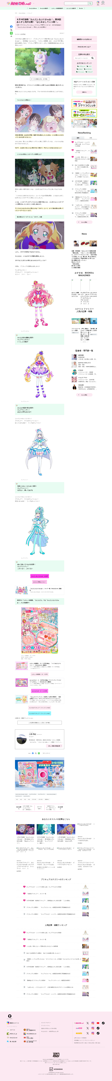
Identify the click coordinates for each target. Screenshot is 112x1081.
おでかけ (80, 69)
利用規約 (84, 1038)
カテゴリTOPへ (39, 808)
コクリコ (84, 341)
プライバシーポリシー (89, 1040)
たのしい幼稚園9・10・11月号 (40, 674)
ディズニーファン (45, 1025)
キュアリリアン (27, 796)
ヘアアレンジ (82, 66)
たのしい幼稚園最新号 (57, 8)
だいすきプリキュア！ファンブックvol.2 (39, 707)
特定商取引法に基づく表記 (80, 1043)
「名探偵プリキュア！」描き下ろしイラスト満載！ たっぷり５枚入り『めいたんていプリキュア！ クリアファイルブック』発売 (51, 807)
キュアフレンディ (41, 794)
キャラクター (89, 69)
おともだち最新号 (71, 8)
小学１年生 (34, 799)
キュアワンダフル (33, 794)
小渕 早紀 (22, 34)
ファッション (81, 72)
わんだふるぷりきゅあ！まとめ (21, 794)
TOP (16, 13)
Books (81, 8)
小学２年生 (40, 799)
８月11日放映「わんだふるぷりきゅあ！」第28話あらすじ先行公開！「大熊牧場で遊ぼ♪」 (27, 807)
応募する (84, 92)
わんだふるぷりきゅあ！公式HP (39, 576)
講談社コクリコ (75, 332)
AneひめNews (33, 8)
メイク (89, 66)
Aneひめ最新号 (44, 8)
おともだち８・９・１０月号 (39, 691)
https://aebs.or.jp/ (56, 1064)
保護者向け (47, 799)
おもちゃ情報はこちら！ (39, 582)
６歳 (29, 799)
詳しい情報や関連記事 (54, 746)
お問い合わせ (77, 1038)
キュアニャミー (19, 796)
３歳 (17, 799)
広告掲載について (78, 1040)
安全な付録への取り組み (94, 1043)
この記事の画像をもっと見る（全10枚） (40, 722)
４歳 (21, 799)
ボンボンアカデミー (46, 1022)
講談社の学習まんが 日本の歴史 (49, 1028)
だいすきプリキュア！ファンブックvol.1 (39, 713)
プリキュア (29, 13)
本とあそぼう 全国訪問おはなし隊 (49, 1031)
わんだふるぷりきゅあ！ (51, 794)
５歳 (25, 799)
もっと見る (84, 222)
